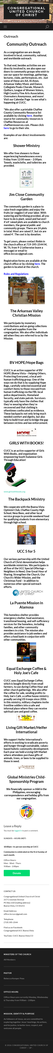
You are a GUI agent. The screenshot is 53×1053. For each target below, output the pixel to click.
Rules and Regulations (16, 273)
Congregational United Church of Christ (27, 11)
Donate (17, 873)
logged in (18, 830)
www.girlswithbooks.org (14, 491)
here (6, 128)
